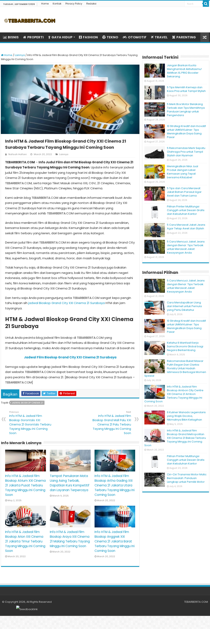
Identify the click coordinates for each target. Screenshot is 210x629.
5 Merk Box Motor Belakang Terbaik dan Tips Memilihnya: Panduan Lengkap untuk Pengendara (186, 109)
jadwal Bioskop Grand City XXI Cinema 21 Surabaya (66, 303)
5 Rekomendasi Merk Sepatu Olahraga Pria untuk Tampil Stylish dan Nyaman (186, 151)
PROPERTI (35, 37)
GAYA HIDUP (61, 37)
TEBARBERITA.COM (196, 602)
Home (45, 3)
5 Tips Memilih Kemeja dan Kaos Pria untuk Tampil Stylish (186, 89)
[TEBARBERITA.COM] (29, 20)
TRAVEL (161, 37)
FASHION (90, 37)
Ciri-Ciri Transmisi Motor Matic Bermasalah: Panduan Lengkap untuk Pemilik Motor (187, 478)
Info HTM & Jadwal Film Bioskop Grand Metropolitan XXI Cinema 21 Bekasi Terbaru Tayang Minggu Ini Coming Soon (175, 438)
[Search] (206, 4)
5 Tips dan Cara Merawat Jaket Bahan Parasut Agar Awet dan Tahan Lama (184, 192)
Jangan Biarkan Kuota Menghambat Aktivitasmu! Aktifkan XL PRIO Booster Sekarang (184, 70)
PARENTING (186, 37)
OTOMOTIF (137, 37)
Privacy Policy (73, 3)
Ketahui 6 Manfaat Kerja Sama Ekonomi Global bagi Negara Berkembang (185, 346)
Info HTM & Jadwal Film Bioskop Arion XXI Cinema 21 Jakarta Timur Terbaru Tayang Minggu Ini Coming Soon (25, 541)
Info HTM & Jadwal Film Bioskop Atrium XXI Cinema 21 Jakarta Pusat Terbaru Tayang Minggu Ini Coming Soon (25, 485)
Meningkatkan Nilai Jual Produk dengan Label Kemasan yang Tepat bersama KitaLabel (182, 171)
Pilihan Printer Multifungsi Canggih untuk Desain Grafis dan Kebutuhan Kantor (185, 210)
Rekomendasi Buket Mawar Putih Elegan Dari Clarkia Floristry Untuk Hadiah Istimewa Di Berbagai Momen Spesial (175, 368)
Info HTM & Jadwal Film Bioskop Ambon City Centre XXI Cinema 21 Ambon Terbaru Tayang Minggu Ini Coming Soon (173, 394)
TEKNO (112, 37)
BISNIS (13, 37)
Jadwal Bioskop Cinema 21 (27, 402)
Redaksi (91, 3)
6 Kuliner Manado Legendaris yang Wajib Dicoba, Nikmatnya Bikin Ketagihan (186, 416)
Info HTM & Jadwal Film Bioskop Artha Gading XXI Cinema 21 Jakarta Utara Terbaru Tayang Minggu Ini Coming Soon (115, 485)
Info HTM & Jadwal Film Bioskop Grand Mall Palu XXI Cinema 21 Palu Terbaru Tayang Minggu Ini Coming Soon (111, 422)
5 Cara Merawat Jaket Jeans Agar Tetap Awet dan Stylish (186, 226)
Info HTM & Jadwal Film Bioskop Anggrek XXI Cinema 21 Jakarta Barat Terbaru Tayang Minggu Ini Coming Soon (115, 541)
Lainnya (20, 55)
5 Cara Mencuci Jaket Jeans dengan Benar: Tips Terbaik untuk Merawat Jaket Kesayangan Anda (186, 247)
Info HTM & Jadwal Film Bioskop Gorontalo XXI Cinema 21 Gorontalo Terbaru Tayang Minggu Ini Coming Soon (30, 422)
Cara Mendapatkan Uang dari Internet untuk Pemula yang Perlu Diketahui (184, 306)
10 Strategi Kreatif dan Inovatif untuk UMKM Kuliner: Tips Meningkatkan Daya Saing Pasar (186, 131)
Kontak (57, 3)
